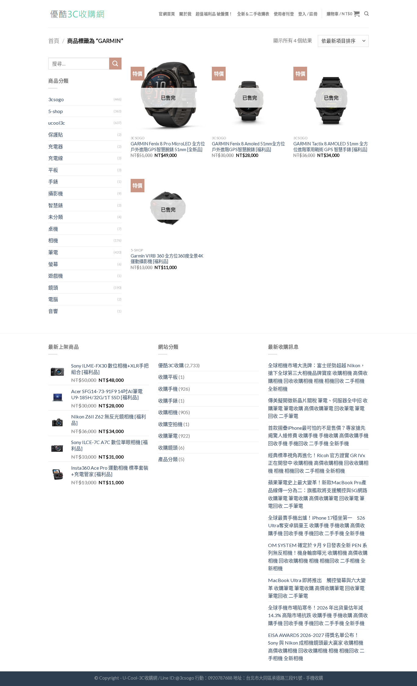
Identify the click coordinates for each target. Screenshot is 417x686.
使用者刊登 (284, 13)
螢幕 (53, 264)
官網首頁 (167, 13)
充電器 (55, 146)
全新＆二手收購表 (253, 13)
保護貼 (55, 134)
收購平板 (168, 377)
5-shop (55, 111)
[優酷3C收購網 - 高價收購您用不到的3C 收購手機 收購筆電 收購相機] (78, 14)
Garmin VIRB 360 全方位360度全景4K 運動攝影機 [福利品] (167, 258)
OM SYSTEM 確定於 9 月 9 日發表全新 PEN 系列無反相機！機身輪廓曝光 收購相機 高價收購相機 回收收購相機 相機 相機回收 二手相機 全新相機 (318, 556)
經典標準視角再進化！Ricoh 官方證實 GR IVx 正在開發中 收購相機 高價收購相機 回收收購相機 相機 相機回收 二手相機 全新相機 (318, 463)
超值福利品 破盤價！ (214, 13)
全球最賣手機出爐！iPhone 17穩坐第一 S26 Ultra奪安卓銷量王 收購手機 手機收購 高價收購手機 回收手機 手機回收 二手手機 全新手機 (316, 525)
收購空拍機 (170, 424)
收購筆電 (168, 436)
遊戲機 (55, 276)
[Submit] (115, 63)
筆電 (53, 252)
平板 (53, 170)
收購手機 (168, 389)
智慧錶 (55, 205)
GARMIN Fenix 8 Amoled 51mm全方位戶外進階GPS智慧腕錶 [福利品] (248, 146)
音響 (53, 311)
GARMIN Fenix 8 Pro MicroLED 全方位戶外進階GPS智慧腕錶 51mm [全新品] (168, 146)
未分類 (55, 217)
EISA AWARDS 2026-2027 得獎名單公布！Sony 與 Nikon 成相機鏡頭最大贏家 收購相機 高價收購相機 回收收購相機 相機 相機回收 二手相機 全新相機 (316, 646)
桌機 (53, 229)
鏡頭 (53, 287)
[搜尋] (366, 14)
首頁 (53, 40)
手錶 (53, 181)
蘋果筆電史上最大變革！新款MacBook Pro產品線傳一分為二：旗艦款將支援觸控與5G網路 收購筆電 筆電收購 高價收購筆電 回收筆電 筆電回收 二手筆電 (317, 494)
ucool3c (56, 123)
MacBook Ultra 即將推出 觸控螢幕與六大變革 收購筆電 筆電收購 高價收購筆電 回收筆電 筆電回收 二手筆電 (317, 588)
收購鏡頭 (168, 447)
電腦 (53, 299)
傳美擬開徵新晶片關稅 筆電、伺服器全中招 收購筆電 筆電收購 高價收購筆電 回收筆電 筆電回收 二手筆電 (318, 408)
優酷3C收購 (171, 365)
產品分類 (168, 459)
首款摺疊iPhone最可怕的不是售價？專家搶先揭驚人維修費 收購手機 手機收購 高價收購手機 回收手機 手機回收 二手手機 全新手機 (318, 435)
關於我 (185, 13)
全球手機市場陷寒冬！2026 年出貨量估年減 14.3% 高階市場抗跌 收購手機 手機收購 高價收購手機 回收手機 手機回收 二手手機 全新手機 (318, 615)
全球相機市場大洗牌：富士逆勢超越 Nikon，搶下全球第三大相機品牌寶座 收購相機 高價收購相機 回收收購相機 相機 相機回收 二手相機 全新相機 (318, 377)
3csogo (56, 99)
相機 (53, 240)
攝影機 (55, 193)
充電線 (55, 158)
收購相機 (168, 412)
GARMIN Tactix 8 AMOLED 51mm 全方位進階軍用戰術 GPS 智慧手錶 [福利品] (330, 146)
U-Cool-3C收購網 (140, 678)
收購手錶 (168, 400)
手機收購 (314, 678)
